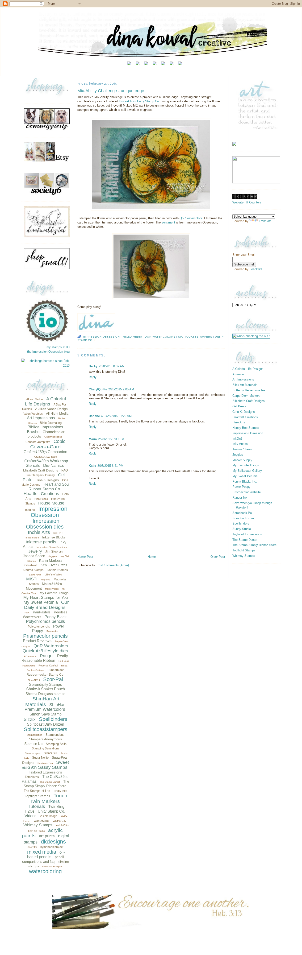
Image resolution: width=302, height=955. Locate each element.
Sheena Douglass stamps (45, 694)
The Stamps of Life (37, 791)
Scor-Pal (53, 679)
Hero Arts (238, 422)
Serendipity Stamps (45, 684)
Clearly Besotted (53, 436)
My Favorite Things (54, 593)
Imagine (30, 510)
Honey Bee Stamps (245, 428)
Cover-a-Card (45, 446)
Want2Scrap (42, 821)
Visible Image (48, 816)
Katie (92, 465)
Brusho (33, 432)
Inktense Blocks (54, 537)
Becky (93, 366)
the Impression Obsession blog (48, 351)
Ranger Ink (239, 497)
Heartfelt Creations (41, 493)
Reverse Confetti (48, 665)
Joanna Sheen (34, 556)
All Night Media (57, 413)
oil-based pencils (46, 854)
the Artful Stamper (52, 866)
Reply (92, 377)
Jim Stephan (54, 551)
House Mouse (51, 503)
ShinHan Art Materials (42, 701)
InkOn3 (237, 438)
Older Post (217, 556)
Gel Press (239, 406)
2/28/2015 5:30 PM (111, 439)
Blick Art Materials (244, 385)
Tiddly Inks (60, 791)
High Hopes (41, 498)
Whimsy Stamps (37, 825)
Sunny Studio (241, 529)
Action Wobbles (33, 413)
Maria (93, 439)
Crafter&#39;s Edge (45, 456)
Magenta (45, 579)
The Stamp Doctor (244, 540)
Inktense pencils (41, 542)
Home (152, 556)
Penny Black (56, 617)
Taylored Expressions (45, 772)
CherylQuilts (98, 389)
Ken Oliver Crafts (54, 565)
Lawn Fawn (35, 574)
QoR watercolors (191, 218)
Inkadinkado (32, 537)
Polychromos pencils (45, 621)
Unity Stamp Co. (51, 811)
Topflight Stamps (37, 796)
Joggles (52, 556)
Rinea (64, 665)
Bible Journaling (51, 423)
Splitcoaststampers (45, 729)
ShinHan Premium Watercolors (45, 707)
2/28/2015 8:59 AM (112, 366)
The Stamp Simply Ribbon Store (254, 545)
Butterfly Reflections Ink (248, 390)
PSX (27, 612)
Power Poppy (241, 486)
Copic (59, 441)
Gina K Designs (47, 480)
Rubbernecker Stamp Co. (45, 674)
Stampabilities (34, 734)
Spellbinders (53, 719)
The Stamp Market (50, 782)
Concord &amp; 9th (37, 442)
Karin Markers (50, 560)
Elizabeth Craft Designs (40, 470)
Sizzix (30, 719)
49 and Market (34, 399)
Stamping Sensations (45, 748)
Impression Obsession (49, 511)
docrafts (32, 847)
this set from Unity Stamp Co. (139, 101)
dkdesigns (53, 841)
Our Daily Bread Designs (46, 605)
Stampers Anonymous (45, 739)
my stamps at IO (58, 347)
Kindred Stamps (33, 570)
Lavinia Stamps (57, 570)
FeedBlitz (255, 269)
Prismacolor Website (246, 492)
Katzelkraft (30, 565)
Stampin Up (33, 744)
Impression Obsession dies (45, 524)
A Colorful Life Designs (45, 401)
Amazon (238, 374)
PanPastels (41, 612)
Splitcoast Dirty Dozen (45, 724)
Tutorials (36, 806)
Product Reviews (37, 641)
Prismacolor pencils (45, 636)
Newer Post (85, 556)
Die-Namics (53, 465)
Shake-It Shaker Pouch (45, 689)
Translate (265, 221)
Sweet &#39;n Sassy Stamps (45, 765)
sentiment (169, 222)
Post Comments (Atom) (112, 565)
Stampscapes (33, 753)
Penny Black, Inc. (244, 481)
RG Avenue (30, 656)
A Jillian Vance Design (51, 409)
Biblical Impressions (45, 427)
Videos (31, 816)
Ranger (47, 655)
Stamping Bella (56, 744)
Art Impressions (41, 418)
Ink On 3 (58, 533)
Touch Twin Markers (48, 798)
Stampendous (55, 734)
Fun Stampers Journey (40, 475)
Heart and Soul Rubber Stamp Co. (49, 486)
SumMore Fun (45, 763)
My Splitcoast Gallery (247, 470)
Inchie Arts (39, 532)
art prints (47, 836)
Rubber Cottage (35, 670)
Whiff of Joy (59, 820)
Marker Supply (242, 460)
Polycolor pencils (39, 626)
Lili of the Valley (53, 574)
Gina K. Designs (243, 411)
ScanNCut (34, 680)
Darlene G (96, 416)
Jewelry (35, 551)
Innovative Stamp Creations (52, 547)
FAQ (64, 470)
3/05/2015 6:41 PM (110, 465)
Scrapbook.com (243, 518)
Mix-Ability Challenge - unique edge (110, 90)
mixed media (41, 852)
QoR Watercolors (51, 645)
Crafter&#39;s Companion (45, 452)
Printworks (52, 631)
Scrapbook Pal (242, 513)
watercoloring (45, 871)
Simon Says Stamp (45, 714)
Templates (32, 777)
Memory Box (52, 588)
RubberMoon (55, 670)
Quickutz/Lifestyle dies (45, 650)
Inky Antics (240, 444)
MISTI (32, 579)
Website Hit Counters (246, 202)
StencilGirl (50, 753)
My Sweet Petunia (41, 602)
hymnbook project (51, 847)
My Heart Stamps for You (45, 597)
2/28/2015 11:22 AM (118, 416)
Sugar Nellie (40, 757)
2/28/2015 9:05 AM (121, 389)
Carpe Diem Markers (246, 395)
